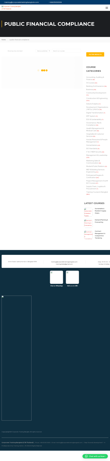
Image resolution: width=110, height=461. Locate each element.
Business (89, 89)
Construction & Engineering (97, 98)
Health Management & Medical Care (95, 129)
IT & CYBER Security (94, 152)
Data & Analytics (92, 104)
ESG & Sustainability (94, 119)
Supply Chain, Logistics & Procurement (95, 187)
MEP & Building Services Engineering (95, 170)
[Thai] (89, 8)
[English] (87, 8)
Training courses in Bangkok (97, 192)
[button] (95, 456)
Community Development (96, 93)
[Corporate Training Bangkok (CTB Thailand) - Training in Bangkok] (12, 7)
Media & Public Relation (95, 166)
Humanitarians (91, 145)
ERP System (90, 116)
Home (4, 40)
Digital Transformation (94, 113)
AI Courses (90, 83)
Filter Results (95, 54)
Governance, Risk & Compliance (93, 124)
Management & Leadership (96, 155)
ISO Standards (91, 148)
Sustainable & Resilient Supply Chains (100, 211)
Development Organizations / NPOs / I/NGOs (97, 108)
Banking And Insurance (95, 86)
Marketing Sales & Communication (93, 162)
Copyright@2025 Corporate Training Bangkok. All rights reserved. (22, 432)
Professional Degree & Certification (94, 176)
